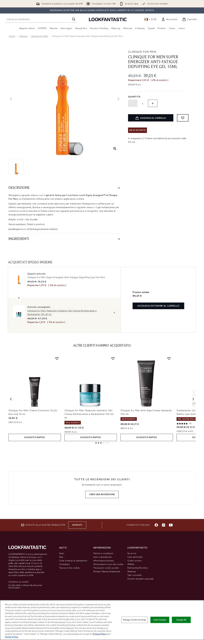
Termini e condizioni (103, 553)
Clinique (23, 36)
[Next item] (193, 399)
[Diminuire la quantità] (132, 103)
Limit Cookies (159, 620)
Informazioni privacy (103, 560)
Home (12, 36)
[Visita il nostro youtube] (170, 525)
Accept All (181, 620)
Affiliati (130, 564)
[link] (169, 19)
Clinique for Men (39, 36)
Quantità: (134, 96)
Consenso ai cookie (18, 582)
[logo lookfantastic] (108, 19)
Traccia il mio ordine (69, 568)
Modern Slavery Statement (106, 571)
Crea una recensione (102, 494)
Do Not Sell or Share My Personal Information (25, 586)
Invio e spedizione (102, 557)
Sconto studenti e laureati (140, 579)
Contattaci (64, 564)
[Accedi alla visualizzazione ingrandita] (114, 148)
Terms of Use (11, 637)
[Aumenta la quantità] (152, 103)
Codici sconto (134, 560)
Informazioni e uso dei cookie (108, 564)
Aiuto (61, 553)
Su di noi (131, 553)
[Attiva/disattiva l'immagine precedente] (10, 99)
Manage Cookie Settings (134, 620)
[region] (102, 620)
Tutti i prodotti (134, 575)
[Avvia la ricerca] (73, 19)
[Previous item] (10, 399)
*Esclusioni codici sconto (106, 568)
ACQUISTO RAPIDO (34, 437)
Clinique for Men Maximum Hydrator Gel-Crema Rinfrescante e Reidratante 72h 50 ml (89, 414)
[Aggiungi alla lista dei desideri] (182, 117)
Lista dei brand (135, 557)
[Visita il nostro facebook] (156, 525)
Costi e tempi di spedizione (73, 560)
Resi (61, 557)
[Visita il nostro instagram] (163, 525)
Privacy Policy (99, 634)
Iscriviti (77, 525)
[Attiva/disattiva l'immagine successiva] (118, 99)
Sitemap (131, 571)
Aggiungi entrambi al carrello (158, 305)
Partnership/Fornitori (137, 568)
